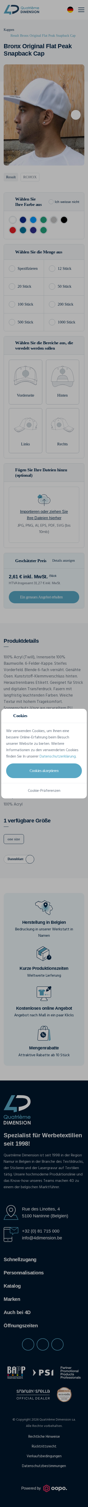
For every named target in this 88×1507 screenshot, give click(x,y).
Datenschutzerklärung (58, 756)
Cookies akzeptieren (44, 771)
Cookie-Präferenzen (44, 791)
